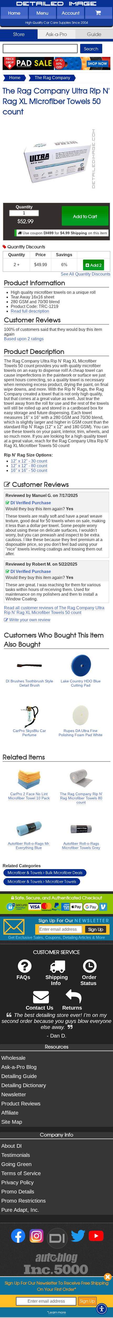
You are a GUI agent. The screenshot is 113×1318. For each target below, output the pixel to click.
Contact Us (39, 1008)
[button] (101, 1309)
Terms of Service (21, 1173)
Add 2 (95, 265)
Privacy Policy (17, 1182)
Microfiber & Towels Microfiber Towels (42, 881)
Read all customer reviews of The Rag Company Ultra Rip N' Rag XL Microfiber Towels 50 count (54, 610)
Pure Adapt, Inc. (20, 1210)
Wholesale (13, 1058)
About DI (11, 1146)
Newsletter (13, 1094)
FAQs (23, 977)
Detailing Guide (19, 1076)
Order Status (88, 980)
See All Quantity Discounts (85, 274)
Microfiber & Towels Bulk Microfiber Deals (45, 872)
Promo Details (17, 1191)
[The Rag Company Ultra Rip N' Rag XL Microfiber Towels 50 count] (56, 122)
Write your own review (29, 620)
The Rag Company (52, 77)
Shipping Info (56, 980)
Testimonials (15, 1155)
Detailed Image (56, 4)
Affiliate (9, 1113)
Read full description (30, 311)
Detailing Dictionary (23, 1085)
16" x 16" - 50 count (29, 470)
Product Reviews (20, 1103)
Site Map (11, 1122)
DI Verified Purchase (30, 503)
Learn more (57, 1312)
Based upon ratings (24, 339)
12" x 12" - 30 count (29, 461)
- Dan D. (56, 1036)
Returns (72, 1008)
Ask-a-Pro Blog (19, 1067)
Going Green (16, 1164)
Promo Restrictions (23, 1201)
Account (70, 13)
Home (14, 13)
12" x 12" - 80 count (29, 466)
